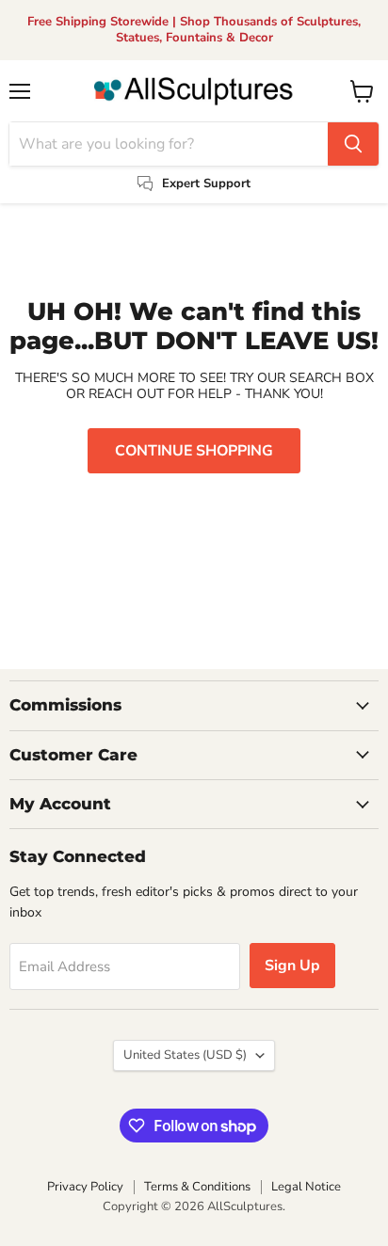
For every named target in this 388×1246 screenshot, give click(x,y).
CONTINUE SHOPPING (194, 450)
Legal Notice (306, 1186)
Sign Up (292, 965)
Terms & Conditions (197, 1186)
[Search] (353, 144)
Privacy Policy (85, 1186)
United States (185, 1054)
